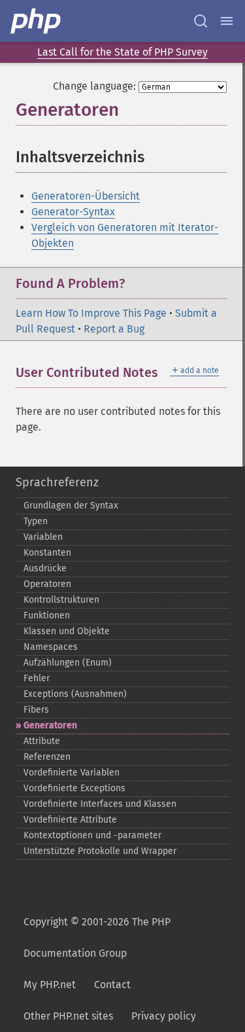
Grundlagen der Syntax (71, 505)
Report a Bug (114, 329)
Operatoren (47, 584)
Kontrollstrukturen (61, 599)
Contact (112, 984)
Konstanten (47, 552)
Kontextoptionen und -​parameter (92, 835)
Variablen (43, 537)
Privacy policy (163, 1016)
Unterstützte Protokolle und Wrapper (100, 851)
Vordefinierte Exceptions (74, 788)
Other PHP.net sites (68, 1016)
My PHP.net (50, 984)
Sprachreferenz (57, 482)
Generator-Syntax (73, 211)
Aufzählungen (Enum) (68, 662)
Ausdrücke (45, 568)
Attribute (42, 741)
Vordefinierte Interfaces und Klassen (100, 804)
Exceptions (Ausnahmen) (75, 694)
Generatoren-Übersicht (85, 196)
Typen (36, 521)
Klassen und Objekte (67, 631)
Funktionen (47, 615)
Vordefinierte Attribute (70, 819)
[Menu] (227, 21)
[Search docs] (201, 21)
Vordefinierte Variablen (72, 772)
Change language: (94, 86)
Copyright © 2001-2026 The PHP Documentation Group (97, 937)
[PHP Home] (36, 21)
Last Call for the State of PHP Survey (122, 52)
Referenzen (47, 756)
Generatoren (50, 725)
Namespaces (51, 646)
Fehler (37, 678)
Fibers (36, 709)
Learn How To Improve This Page (91, 313)
